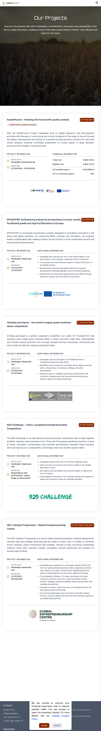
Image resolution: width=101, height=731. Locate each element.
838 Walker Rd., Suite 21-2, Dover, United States (71, 716)
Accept (44, 725)
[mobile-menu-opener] (96, 2)
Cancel (57, 725)
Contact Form (9, 710)
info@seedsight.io (10, 713)
